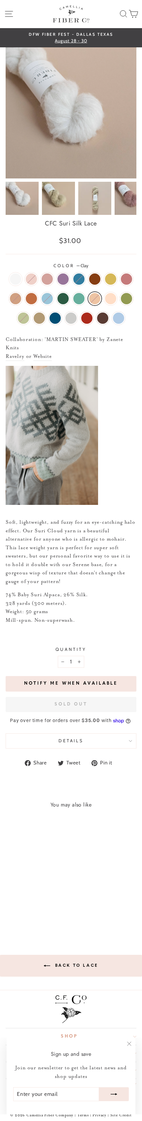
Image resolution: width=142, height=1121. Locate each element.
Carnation (31, 279)
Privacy (100, 1115)
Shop (69, 1036)
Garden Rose (86, 318)
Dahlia (94, 279)
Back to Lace (75, 966)
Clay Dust (110, 298)
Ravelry (15, 356)
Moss (126, 298)
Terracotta (31, 298)
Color (71, 265)
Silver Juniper (79, 298)
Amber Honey (39, 318)
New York (71, 318)
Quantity (71, 649)
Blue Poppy (47, 298)
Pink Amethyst (126, 279)
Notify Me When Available (71, 683)
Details (71, 740)
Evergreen (63, 298)
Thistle (63, 279)
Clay (94, 298)
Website (42, 356)
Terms (83, 1115)
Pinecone (102, 318)
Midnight (55, 318)
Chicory (79, 279)
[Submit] (114, 1094)
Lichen (23, 318)
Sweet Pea (118, 318)
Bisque (15, 298)
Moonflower (15, 279)
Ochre (110, 279)
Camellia (47, 279)
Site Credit (121, 1115)
